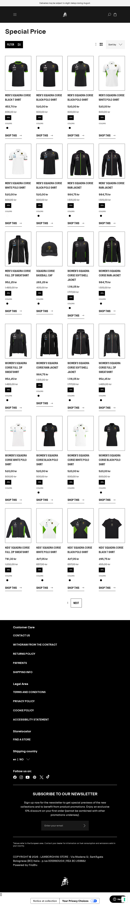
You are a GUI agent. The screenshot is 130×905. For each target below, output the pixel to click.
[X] (41, 777)
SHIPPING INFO (22, 672)
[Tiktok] (48, 777)
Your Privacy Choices (75, 900)
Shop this (11, 135)
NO (22, 759)
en (14, 759)
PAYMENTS (20, 663)
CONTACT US (21, 635)
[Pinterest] (34, 777)
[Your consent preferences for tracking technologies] (124, 899)
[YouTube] (27, 777)
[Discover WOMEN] (81, 249)
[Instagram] (21, 777)
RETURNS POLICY (24, 653)
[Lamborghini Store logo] (65, 14)
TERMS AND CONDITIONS (29, 692)
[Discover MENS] (112, 161)
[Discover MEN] (18, 73)
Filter (10, 44)
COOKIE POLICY (23, 710)
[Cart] (115, 14)
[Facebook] (15, 777)
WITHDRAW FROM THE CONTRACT (35, 644)
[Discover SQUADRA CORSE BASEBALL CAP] (49, 249)
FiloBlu (33, 865)
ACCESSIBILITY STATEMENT (31, 719)
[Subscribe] (84, 826)
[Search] (109, 14)
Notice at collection (45, 900)
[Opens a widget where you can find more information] (118, 899)
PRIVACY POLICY (24, 701)
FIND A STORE (22, 739)
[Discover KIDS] (18, 525)
